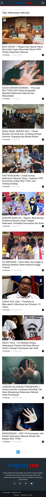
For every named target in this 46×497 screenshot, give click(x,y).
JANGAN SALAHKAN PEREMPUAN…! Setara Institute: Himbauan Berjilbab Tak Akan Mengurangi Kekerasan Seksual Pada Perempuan (22, 391)
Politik (4, 43)
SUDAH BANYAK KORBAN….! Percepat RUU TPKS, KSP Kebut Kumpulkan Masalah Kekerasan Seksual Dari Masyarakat (21, 92)
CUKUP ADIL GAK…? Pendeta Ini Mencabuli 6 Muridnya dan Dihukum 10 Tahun (21, 304)
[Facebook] (14, 483)
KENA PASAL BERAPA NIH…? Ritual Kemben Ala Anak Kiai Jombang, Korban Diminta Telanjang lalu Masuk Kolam (22, 134)
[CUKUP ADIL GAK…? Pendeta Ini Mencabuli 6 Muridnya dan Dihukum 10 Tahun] (23, 287)
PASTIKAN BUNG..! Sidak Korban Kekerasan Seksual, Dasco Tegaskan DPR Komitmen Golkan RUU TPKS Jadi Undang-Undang (22, 179)
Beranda (4, 9)
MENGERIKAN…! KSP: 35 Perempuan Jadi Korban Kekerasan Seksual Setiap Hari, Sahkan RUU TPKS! (23, 436)
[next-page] (27, 452)
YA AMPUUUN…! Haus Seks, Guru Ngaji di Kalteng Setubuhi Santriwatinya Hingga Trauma (22, 265)
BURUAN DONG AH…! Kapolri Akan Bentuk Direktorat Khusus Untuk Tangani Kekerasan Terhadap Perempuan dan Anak (23, 221)
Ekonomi (5, 339)
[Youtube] (31, 483)
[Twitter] (26, 483)
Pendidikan (6, 383)
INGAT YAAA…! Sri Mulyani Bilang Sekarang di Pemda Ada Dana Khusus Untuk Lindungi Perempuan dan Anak (20, 345)
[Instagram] (20, 483)
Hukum (5, 84)
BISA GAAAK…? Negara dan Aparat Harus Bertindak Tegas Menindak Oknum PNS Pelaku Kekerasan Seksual (22, 49)
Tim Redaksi (6, 55)
